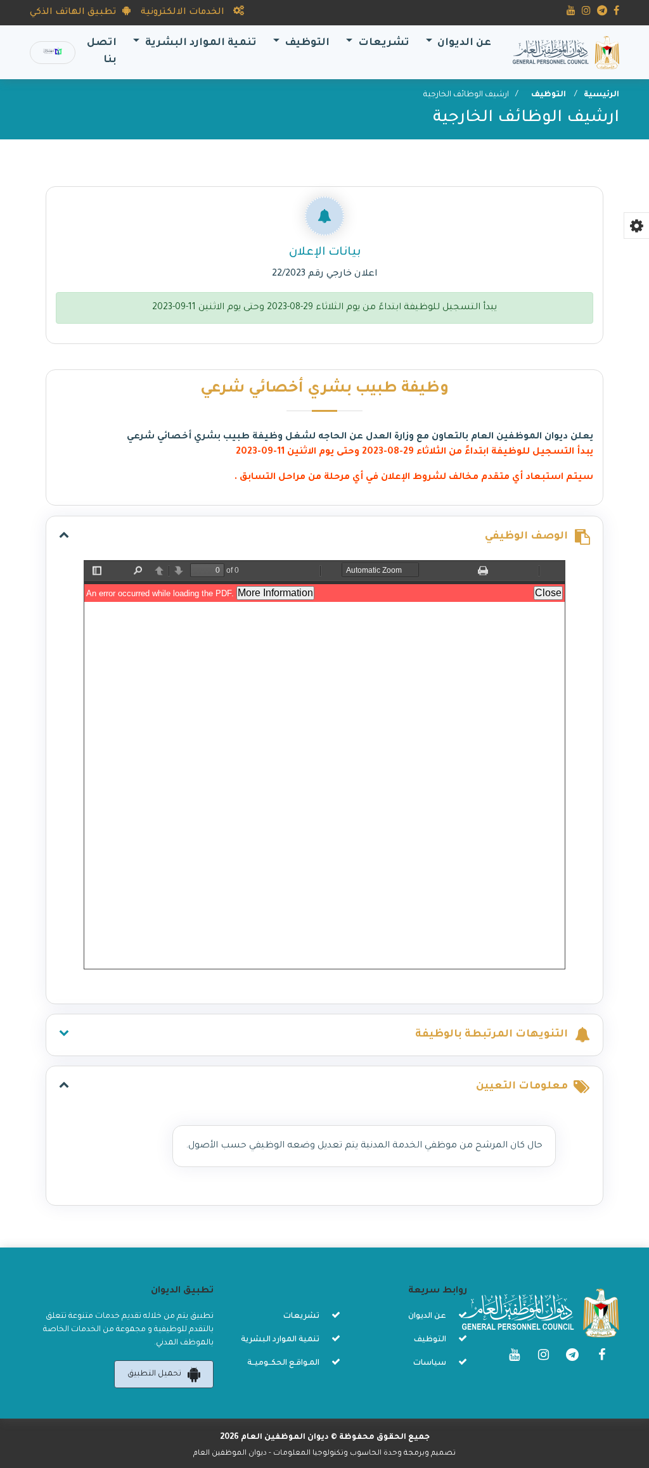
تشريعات (301, 1316)
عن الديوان (427, 1316)
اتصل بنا (99, 52)
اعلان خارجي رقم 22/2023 (325, 274)
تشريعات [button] (382, 43)
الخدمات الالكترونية (184, 13)
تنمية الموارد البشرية (280, 1340)
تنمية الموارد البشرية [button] (200, 43)
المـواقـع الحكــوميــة (283, 1363)
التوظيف (549, 95)
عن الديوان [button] (463, 43)
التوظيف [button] (306, 43)
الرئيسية (601, 95)
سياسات (429, 1363)
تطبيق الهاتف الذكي (73, 13)
